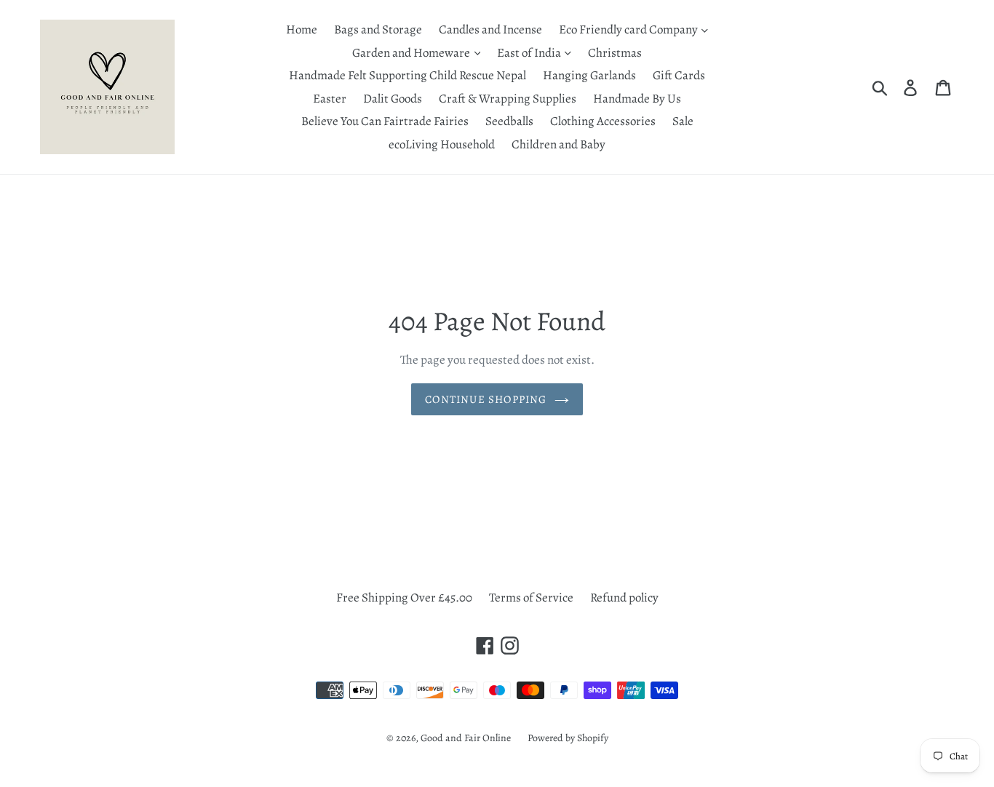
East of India (530, 52)
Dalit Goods (392, 98)
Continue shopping (485, 399)
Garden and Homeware (412, 52)
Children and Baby (558, 144)
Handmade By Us (637, 98)
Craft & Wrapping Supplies (507, 98)
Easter (329, 98)
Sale (682, 121)
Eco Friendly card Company (629, 29)
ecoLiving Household (442, 144)
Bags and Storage (378, 29)
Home (301, 29)
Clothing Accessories (603, 121)
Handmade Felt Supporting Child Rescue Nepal (407, 75)
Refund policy (624, 597)
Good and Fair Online (466, 738)
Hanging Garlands (589, 75)
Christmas (615, 52)
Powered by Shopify (568, 738)
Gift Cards (679, 75)
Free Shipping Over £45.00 (404, 597)
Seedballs (509, 121)
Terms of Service (531, 597)
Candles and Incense (490, 29)
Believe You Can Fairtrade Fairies (385, 121)
